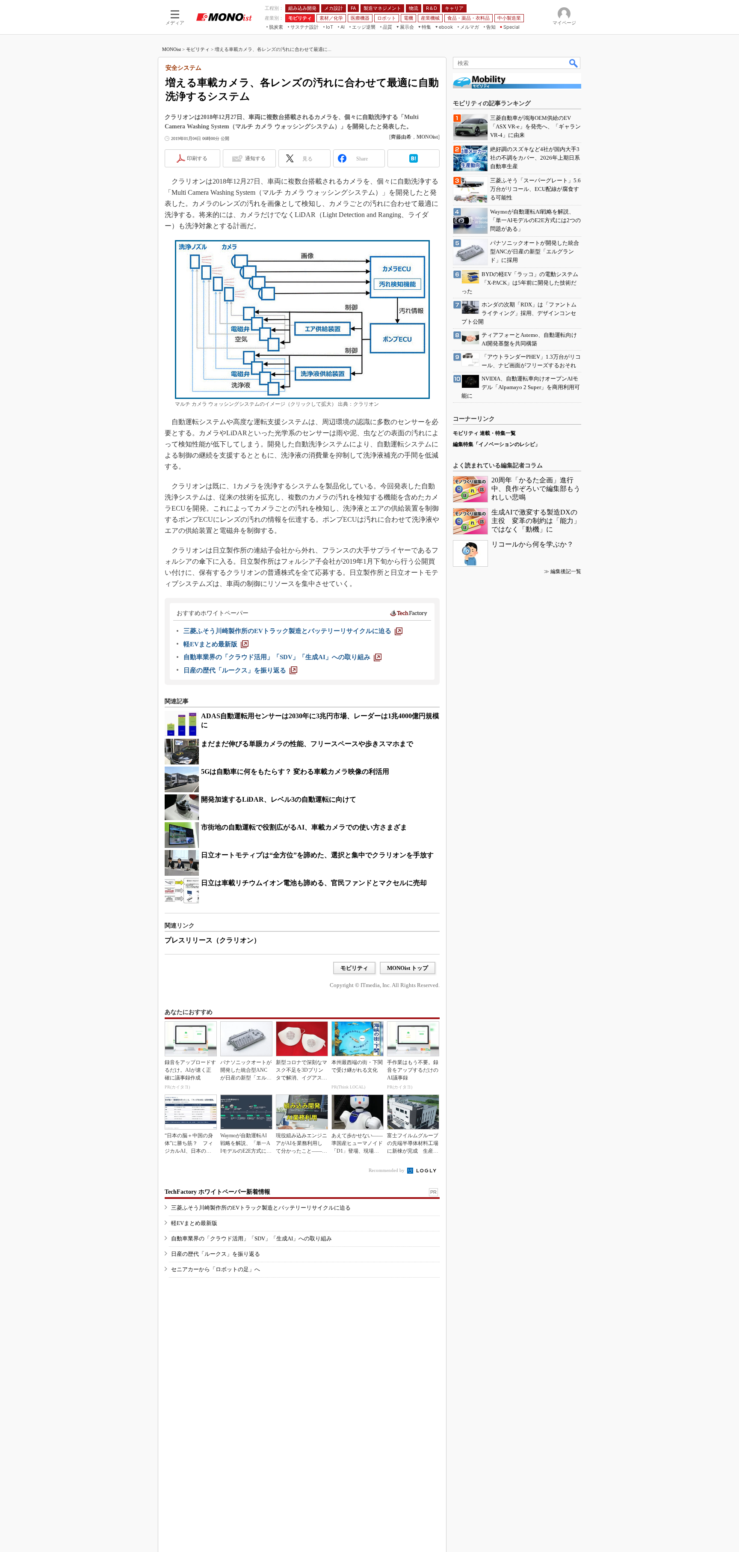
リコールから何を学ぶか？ (532, 544)
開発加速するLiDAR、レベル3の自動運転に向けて (278, 799)
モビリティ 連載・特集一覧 (484, 433)
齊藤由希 (401, 137)
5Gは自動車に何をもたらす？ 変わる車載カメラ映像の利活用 (295, 771)
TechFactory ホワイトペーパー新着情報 (217, 1192)
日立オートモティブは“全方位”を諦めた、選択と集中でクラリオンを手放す (317, 855)
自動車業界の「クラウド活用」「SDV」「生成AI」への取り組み (251, 1238)
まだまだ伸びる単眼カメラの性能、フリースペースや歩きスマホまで (307, 743)
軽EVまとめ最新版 (194, 1223)
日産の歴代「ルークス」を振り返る (215, 1254)
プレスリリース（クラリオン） (212, 940)
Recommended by (387, 1170)
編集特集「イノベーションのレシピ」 (496, 444)
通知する (255, 158)
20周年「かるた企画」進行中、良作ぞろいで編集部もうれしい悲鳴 (535, 488)
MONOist (171, 49)
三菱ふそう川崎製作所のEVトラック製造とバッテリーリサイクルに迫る (261, 1207)
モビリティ (198, 49)
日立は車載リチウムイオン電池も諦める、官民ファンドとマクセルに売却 (314, 882)
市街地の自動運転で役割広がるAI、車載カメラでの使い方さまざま (304, 827)
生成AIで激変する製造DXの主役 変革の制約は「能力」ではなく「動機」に (535, 520)
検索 (574, 63)
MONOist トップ (407, 968)
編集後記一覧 (565, 571)
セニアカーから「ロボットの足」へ (215, 1269)
